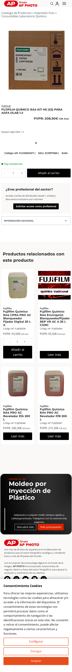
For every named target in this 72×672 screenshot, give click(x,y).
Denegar (36, 651)
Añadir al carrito (48, 173)
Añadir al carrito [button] (17, 352)
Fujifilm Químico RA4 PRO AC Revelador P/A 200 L (16, 414)
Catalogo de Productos (16, 13)
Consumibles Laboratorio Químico (24, 16)
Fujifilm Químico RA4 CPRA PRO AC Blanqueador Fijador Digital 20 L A (17, 318)
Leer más (54, 354)
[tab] (36, 91)
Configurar (36, 641)
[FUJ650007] (36, 59)
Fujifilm (6, 106)
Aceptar (36, 661)
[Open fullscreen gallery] (67, 91)
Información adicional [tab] (19, 220)
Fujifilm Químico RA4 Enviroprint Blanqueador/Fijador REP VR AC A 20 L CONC (55, 318)
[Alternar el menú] (64, 3)
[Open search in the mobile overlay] (52, 3)
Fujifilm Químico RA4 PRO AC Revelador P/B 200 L (53, 414)
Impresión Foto (44, 13)
